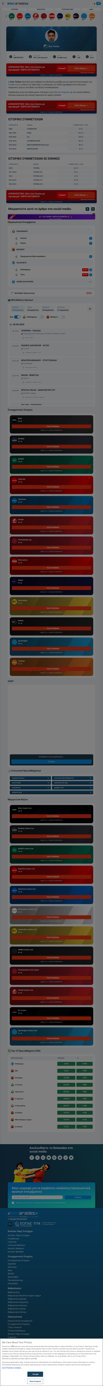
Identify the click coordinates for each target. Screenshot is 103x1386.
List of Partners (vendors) (11, 1368)
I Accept (35, 1374)
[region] (51, 1362)
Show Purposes (35, 1381)
